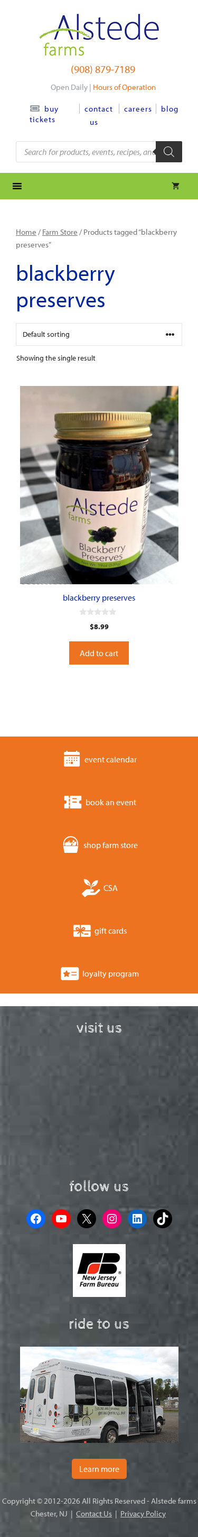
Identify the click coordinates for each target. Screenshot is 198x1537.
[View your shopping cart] (175, 186)
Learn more (99, 1469)
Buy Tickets (44, 114)
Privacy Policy (143, 1513)
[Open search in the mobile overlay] (99, 151)
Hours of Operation (124, 87)
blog (169, 109)
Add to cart (99, 653)
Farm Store (60, 232)
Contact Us (94, 1513)
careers (138, 109)
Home (26, 232)
